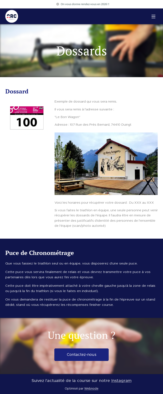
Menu (153, 16)
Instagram (121, 380)
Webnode (91, 388)
